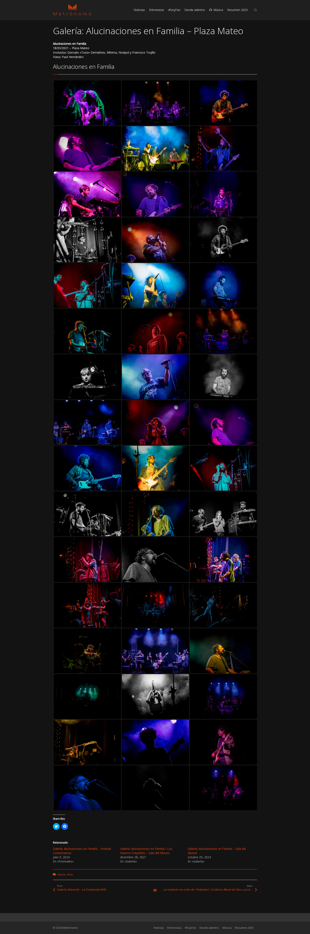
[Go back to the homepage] (72, 10)
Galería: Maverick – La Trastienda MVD (81, 889)
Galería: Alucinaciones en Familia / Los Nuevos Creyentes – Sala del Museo (146, 851)
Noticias (159, 928)
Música (227, 928)
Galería (61, 874)
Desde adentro (209, 928)
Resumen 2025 (244, 928)
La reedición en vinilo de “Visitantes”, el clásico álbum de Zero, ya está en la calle (210, 889)
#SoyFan (190, 928)
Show (70, 874)
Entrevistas (174, 928)
